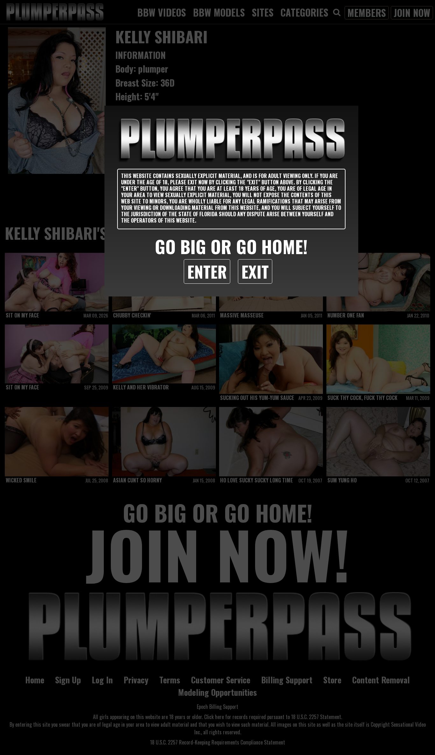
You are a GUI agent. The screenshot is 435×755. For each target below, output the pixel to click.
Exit (255, 271)
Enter (207, 271)
